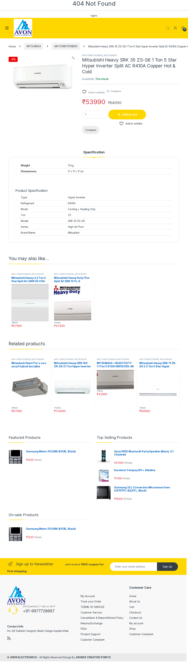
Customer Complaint (92, 639)
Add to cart (129, 114)
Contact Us (135, 617)
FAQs (84, 628)
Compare (116, 91)
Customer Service (91, 612)
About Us (134, 601)
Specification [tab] (94, 152)
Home (12, 46)
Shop (132, 628)
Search (168, 28)
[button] (73, 58)
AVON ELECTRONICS (23, 657)
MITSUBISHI (34, 46)
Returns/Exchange (91, 623)
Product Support (90, 634)
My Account (88, 596)
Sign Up (167, 566)
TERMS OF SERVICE (92, 606)
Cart (131, 606)
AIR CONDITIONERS (65, 46)
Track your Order (91, 601)
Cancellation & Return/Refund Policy (102, 617)
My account (136, 623)
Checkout (135, 612)
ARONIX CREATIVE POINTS (93, 657)
